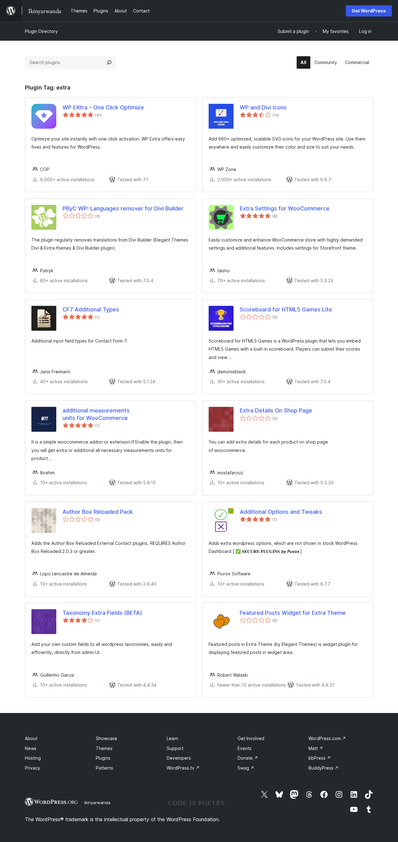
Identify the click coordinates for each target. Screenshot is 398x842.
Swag (246, 768)
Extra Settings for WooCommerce (285, 208)
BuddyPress (323, 768)
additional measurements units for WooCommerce (96, 414)
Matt (315, 748)
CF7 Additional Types (90, 309)
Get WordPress (369, 10)
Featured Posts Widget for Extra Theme (293, 613)
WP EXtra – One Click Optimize (103, 107)
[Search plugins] (109, 62)
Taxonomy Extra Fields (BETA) (102, 613)
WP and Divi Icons (263, 107)
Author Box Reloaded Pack (97, 511)
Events (245, 748)
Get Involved (251, 738)
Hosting (33, 758)
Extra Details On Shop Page (276, 410)
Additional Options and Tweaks (281, 511)
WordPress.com (327, 738)
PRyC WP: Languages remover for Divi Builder (122, 208)
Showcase (106, 738)
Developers (179, 758)
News (30, 748)
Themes (104, 748)
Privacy (32, 768)
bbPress (319, 758)
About (31, 738)
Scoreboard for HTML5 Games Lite (286, 309)
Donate (248, 758)
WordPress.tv (183, 768)
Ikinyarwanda (97, 802)
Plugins (103, 758)
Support (175, 748)
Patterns (104, 768)
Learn (172, 738)
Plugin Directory (41, 31)
